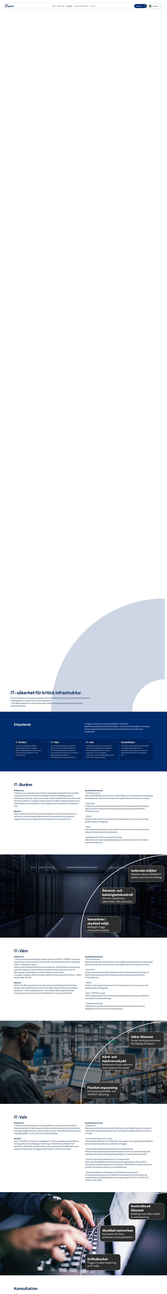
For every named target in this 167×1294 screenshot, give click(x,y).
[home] (9, 6)
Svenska (155, 6)
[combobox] (155, 6)
